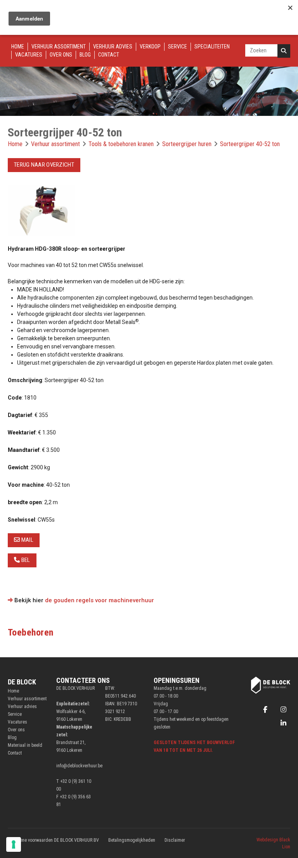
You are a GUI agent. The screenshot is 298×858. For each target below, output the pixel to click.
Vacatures (28, 55)
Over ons (61, 55)
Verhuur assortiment (58, 46)
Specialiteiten (212, 46)
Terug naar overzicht (44, 164)
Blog (85, 55)
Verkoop (150, 46)
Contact (108, 55)
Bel (25, 559)
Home (17, 46)
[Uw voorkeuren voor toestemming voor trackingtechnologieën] (13, 844)
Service (177, 46)
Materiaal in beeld (25, 745)
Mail (26, 539)
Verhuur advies (112, 46)
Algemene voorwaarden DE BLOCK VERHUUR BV (53, 840)
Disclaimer (175, 840)
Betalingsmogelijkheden (131, 840)
